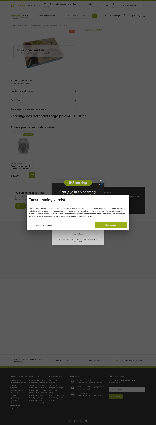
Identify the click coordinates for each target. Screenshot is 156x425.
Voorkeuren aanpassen (45, 225)
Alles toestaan (111, 225)
